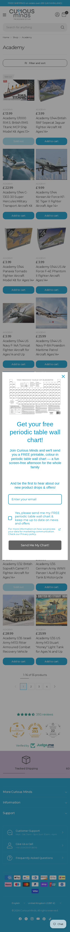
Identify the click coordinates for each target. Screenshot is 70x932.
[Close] (63, 376)
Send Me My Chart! (35, 545)
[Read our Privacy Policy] (59, 529)
